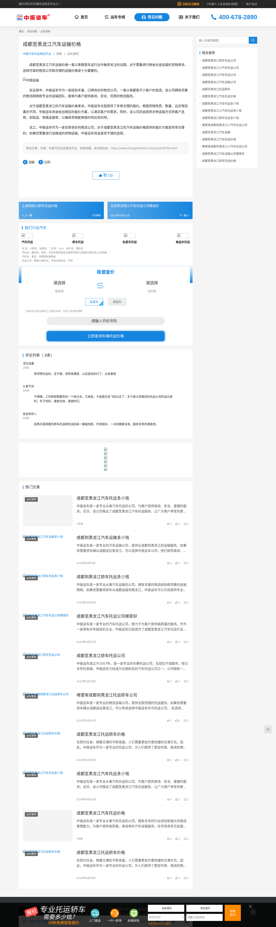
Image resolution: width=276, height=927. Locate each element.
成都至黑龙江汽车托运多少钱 (103, 498)
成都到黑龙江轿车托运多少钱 (103, 576)
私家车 (94, 301)
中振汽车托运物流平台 (37, 53)
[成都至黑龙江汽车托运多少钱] (48, 510)
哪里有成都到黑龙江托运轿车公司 (107, 695)
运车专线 (118, 17)
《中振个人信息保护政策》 (223, 4)
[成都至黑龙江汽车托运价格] (48, 825)
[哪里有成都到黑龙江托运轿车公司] (48, 707)
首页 (84, 17)
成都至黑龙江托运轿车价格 (101, 734)
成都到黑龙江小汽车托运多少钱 (222, 110)
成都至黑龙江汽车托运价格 (101, 813)
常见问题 (155, 17)
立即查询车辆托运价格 (105, 336)
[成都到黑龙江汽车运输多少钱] (48, 550)
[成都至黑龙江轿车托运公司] (48, 668)
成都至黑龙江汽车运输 (216, 132)
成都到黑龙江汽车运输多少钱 (103, 537)
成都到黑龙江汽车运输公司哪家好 (223, 153)
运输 (31, 162)
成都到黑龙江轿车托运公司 (219, 60)
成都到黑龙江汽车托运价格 (219, 139)
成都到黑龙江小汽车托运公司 (220, 67)
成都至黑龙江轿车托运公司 (101, 655)
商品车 (117, 301)
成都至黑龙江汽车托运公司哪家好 (107, 616)
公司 (47, 162)
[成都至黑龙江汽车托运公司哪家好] (48, 628)
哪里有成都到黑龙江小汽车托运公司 (224, 125)
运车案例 (73, 53)
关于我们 (192, 17)
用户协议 (251, 4)
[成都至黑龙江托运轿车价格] (48, 746)
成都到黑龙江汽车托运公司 (219, 74)
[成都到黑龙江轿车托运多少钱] (48, 589)
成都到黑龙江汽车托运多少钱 (220, 103)
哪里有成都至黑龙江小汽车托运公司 (224, 146)
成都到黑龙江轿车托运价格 (219, 160)
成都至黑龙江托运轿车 (216, 89)
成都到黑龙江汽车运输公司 (219, 82)
